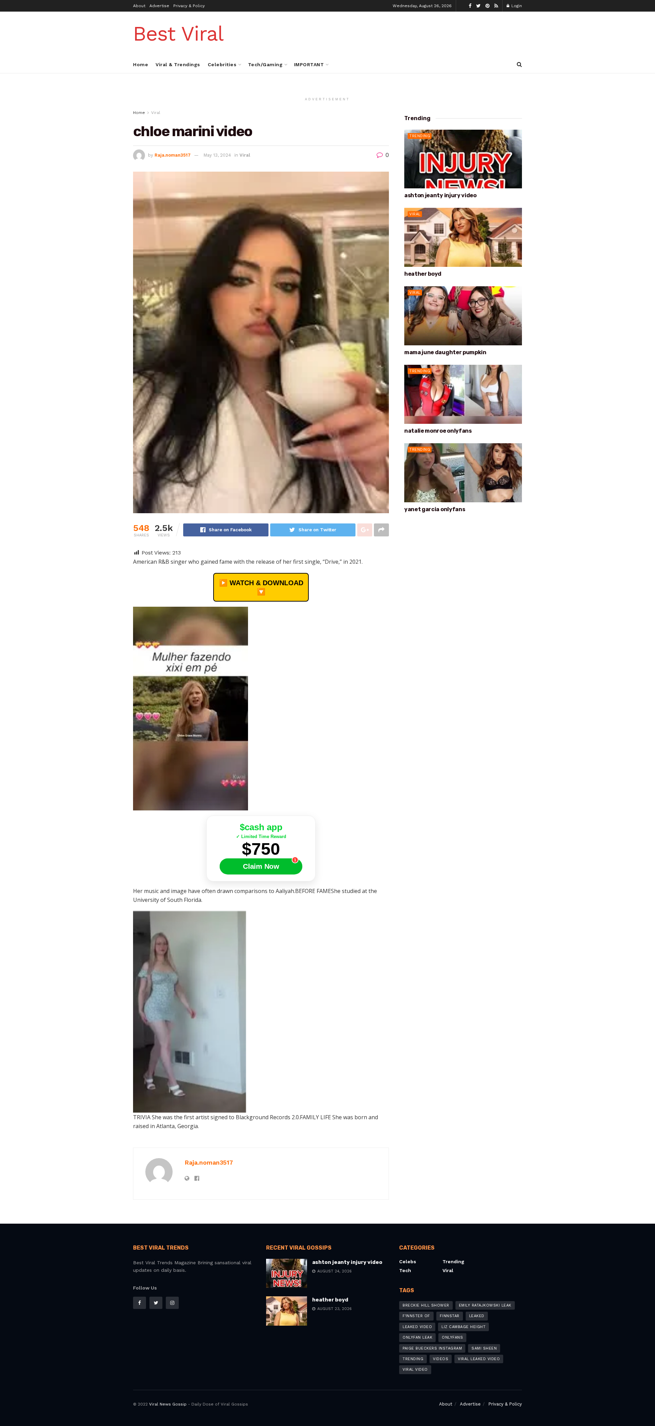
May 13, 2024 (217, 155)
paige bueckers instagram (432, 1348)
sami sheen (484, 1348)
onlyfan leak (417, 1337)
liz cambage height (463, 1327)
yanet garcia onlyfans (434, 509)
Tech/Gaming (265, 64)
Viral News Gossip (168, 1404)
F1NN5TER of (416, 1316)
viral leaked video (479, 1359)
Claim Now (261, 866)
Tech (405, 1270)
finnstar (450, 1316)
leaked (476, 1316)
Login (516, 5)
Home (140, 64)
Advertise (159, 5)
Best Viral (178, 34)
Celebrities (222, 64)
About (139, 5)
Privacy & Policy (189, 5)
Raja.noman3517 (173, 155)
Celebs (407, 1261)
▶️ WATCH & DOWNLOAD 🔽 (261, 587)
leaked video (417, 1327)
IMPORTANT (309, 64)
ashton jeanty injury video (440, 195)
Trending (419, 136)
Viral (155, 112)
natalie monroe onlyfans (438, 431)
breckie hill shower (426, 1305)
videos (440, 1359)
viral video (415, 1369)
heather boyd (422, 274)
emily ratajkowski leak (485, 1305)
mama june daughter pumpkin (445, 352)
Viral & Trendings (178, 64)
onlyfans (452, 1337)
